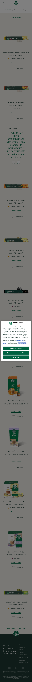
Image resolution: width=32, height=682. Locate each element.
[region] (16, 341)
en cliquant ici (19, 340)
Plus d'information (22, 343)
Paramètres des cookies (16, 348)
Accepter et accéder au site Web (16, 352)
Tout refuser (16, 357)
